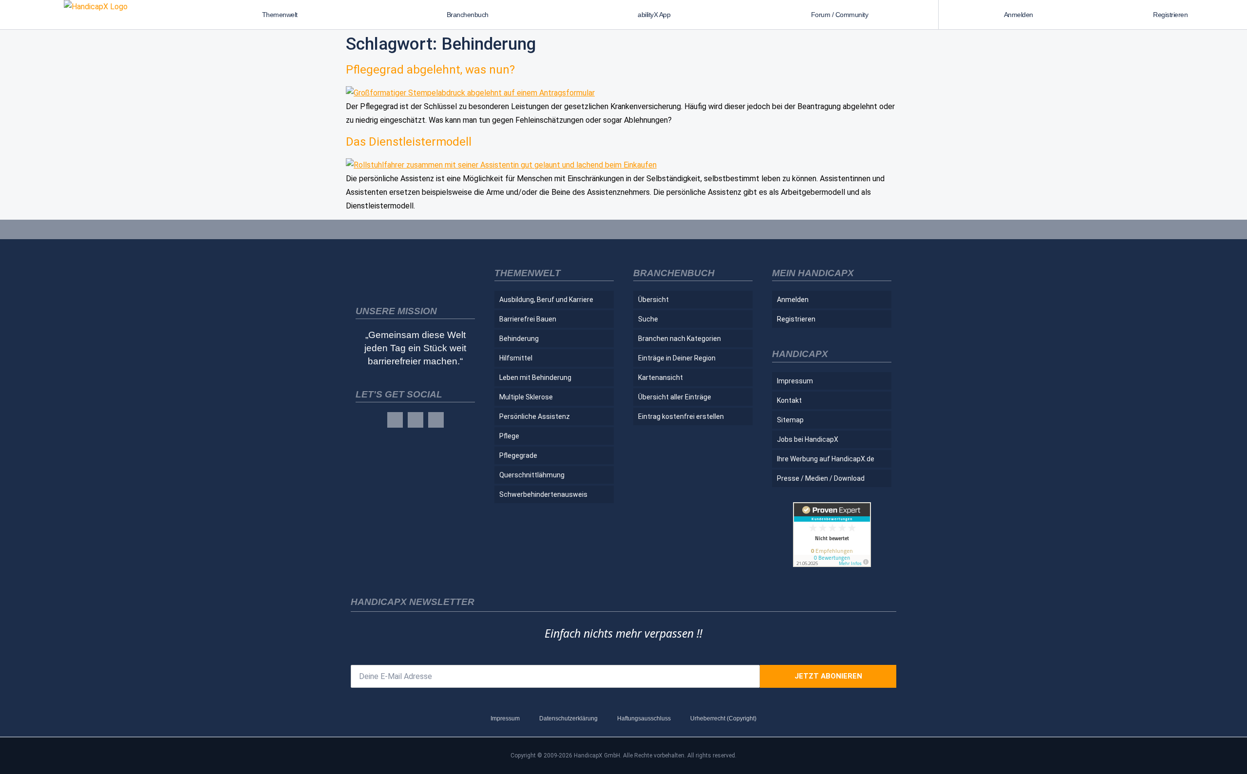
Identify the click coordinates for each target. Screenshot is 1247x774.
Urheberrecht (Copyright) (723, 718)
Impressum (795, 381)
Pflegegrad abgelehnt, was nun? (430, 69)
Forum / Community (840, 15)
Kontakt (789, 400)
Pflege (509, 436)
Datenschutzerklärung (568, 718)
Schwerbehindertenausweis (543, 494)
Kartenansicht (660, 377)
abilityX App (654, 15)
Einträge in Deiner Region (677, 358)
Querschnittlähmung (532, 475)
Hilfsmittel (515, 358)
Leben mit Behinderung (535, 377)
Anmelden (1018, 15)
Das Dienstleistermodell (409, 142)
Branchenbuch (468, 15)
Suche (648, 319)
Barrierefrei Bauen (527, 319)
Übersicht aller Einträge (674, 397)
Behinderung (519, 338)
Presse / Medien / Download (821, 478)
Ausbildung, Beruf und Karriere (546, 299)
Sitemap (790, 420)
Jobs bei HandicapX (807, 439)
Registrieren (1170, 15)
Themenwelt (280, 15)
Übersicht (653, 299)
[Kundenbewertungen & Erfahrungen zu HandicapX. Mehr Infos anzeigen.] (832, 564)
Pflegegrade (518, 455)
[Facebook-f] (395, 420)
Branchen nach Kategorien (679, 338)
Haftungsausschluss (644, 718)
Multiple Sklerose (526, 397)
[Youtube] (436, 420)
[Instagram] (415, 420)
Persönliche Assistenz (534, 416)
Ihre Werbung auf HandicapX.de (825, 459)
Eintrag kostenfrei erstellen (681, 416)
